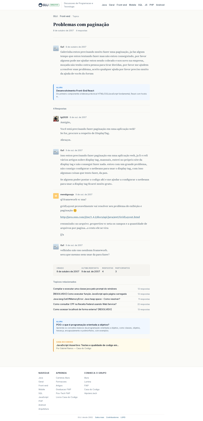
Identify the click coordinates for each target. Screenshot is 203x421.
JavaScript (43, 397)
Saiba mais (99, 417)
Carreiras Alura (63, 378)
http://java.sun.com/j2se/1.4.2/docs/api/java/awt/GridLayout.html (100, 217)
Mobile (132, 5)
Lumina (87, 381)
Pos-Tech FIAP (63, 393)
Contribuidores (112, 417)
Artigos (59, 385)
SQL (140, 5)
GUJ (55, 16)
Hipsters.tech (90, 393)
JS (146, 5)
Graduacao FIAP (63, 389)
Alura (86, 378)
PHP (152, 5)
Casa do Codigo (92, 389)
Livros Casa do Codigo (67, 397)
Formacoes (61, 381)
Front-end (65, 16)
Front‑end (122, 5)
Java (104, 5)
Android (160, 5)
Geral (111, 5)
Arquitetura (44, 409)
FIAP (86, 385)
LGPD (123, 417)
